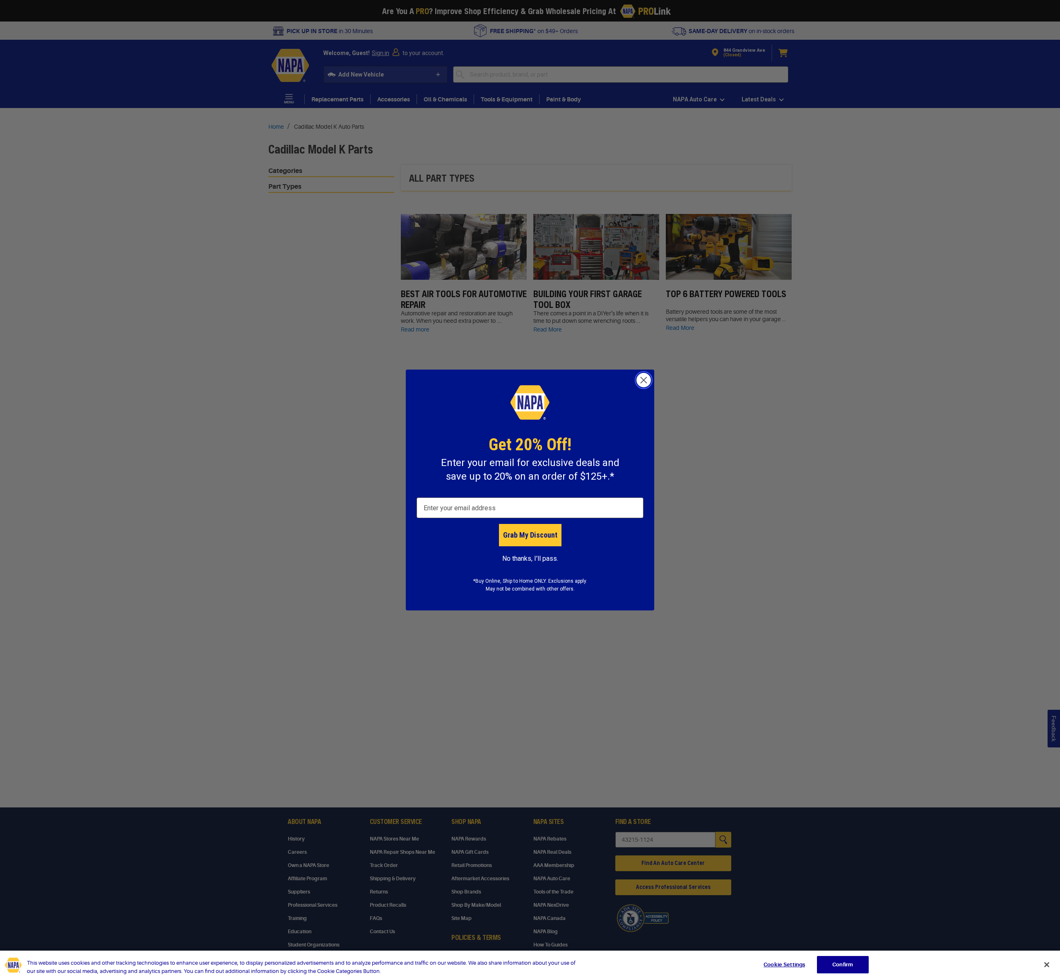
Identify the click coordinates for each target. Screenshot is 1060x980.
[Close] (1047, 965)
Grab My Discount (530, 535)
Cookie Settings (784, 964)
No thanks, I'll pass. (530, 558)
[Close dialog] (643, 380)
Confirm (842, 964)
